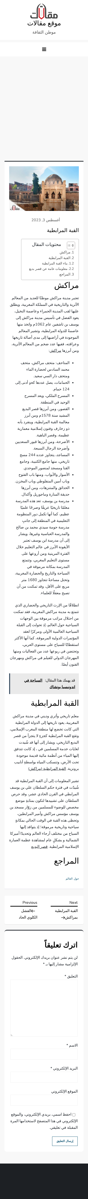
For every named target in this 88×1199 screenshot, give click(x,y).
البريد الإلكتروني (64, 1068)
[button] (44, 49)
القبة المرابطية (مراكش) (47, 768)
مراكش (65, 252)
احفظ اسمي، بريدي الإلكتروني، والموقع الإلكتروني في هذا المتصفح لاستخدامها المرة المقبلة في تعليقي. (44, 1121)
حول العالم (72, 879)
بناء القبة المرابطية (55, 263)
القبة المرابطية (59, 258)
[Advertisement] (44, 103)
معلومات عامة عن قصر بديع (48, 268)
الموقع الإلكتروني (64, 1091)
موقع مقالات (44, 23)
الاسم (72, 1045)
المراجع (64, 274)
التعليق (71, 976)
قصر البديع (39, 846)
